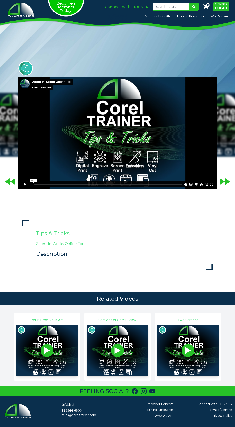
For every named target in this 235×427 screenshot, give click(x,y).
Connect (126, 7)
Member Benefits (158, 16)
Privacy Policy (222, 415)
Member (221, 6)
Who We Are (219, 16)
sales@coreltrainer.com (79, 415)
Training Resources (190, 16)
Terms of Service (220, 410)
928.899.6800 (72, 410)
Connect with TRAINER (215, 404)
